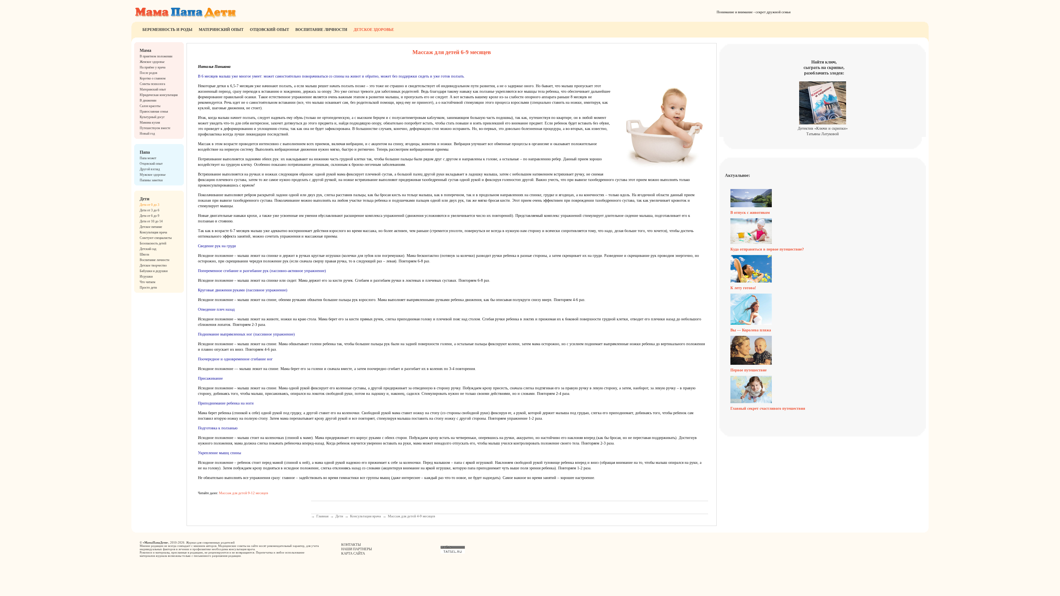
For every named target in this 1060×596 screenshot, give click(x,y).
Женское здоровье (152, 62)
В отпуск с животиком (750, 213)
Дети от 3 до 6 (149, 210)
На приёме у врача (152, 67)
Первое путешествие (748, 370)
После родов (148, 73)
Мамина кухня (150, 122)
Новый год (147, 133)
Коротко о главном (153, 78)
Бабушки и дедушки (154, 271)
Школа (144, 254)
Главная (322, 516)
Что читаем (147, 282)
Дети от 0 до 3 (149, 205)
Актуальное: (737, 175)
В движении (148, 100)
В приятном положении (156, 56)
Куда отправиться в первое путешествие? (767, 249)
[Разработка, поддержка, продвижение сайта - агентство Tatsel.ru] (453, 552)
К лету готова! (743, 288)
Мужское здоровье (153, 175)
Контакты (351, 544)
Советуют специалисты (156, 238)
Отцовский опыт (269, 30)
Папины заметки (151, 180)
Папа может (148, 158)
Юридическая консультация (159, 95)
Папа (145, 152)
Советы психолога (152, 84)
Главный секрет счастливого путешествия (767, 408)
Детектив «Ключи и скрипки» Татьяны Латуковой (823, 131)
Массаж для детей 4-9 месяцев (411, 516)
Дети (144, 198)
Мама (145, 50)
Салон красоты (150, 106)
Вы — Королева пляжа (750, 330)
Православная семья (154, 111)
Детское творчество (153, 265)
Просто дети (148, 287)
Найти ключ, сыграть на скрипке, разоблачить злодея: (824, 67)
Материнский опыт (221, 30)
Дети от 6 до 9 (149, 216)
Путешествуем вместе (155, 128)
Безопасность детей (153, 243)
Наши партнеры (356, 549)
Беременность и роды (167, 30)
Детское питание (151, 227)
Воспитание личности (321, 30)
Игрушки (146, 276)
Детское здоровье (374, 30)
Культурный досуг (152, 117)
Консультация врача (153, 232)
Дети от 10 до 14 (151, 221)
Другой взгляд (150, 169)
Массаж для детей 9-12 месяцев (243, 493)
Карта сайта (353, 553)
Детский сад (148, 249)
